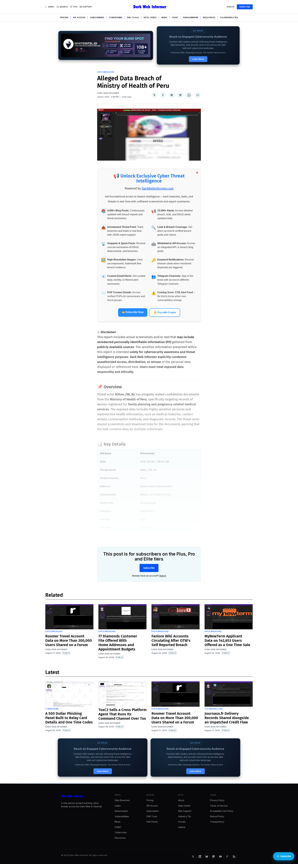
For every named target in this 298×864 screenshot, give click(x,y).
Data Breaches (105, 72)
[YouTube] (220, 856)
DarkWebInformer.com (158, 188)
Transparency (217, 821)
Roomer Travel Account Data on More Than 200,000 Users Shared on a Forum (68, 640)
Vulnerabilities (229, 17)
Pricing (64, 17)
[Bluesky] (207, 856)
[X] (193, 856)
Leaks (118, 805)
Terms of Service (219, 805)
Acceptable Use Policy (221, 811)
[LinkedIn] (200, 856)
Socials (181, 821)
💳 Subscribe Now (133, 312)
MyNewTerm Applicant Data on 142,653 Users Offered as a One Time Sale (227, 640)
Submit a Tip (184, 816)
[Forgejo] (227, 856)
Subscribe (244, 6)
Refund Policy (217, 816)
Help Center (184, 805)
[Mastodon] (213, 856)
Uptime (181, 827)
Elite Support (184, 811)
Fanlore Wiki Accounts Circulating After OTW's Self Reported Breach (170, 640)
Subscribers (97, 17)
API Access (79, 17)
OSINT (175, 17)
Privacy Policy (217, 800)
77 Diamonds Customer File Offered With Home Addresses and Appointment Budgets (117, 642)
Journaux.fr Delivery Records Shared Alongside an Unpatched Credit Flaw (227, 717)
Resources (209, 17)
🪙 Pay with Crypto (165, 312)
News (164, 17)
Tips (74, 7)
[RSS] (234, 856)
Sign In (230, 7)
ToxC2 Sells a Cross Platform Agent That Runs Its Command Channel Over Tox (122, 714)
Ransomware (190, 17)
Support (87, 7)
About (181, 800)
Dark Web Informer (108, 93)
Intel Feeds (150, 17)
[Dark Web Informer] (83, 796)
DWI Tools (133, 17)
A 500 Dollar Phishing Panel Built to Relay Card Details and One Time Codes (69, 717)
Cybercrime (115, 17)
